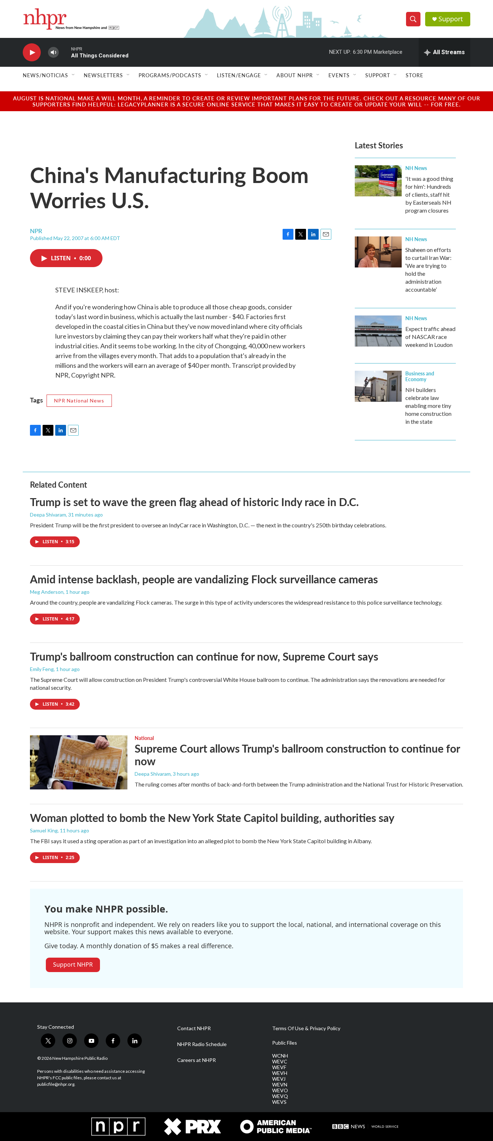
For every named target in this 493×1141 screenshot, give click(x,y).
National (144, 737)
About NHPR (294, 75)
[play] (32, 52)
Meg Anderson (47, 592)
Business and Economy (419, 376)
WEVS (279, 1102)
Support (451, 19)
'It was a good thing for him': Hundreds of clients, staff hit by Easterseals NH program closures (429, 194)
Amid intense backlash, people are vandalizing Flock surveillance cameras (204, 579)
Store (414, 75)
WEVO (280, 1090)
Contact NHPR (194, 1028)
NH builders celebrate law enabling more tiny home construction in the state (428, 405)
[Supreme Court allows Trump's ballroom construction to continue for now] (78, 762)
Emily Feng (42, 669)
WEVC (279, 1061)
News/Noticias (45, 75)
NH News (416, 167)
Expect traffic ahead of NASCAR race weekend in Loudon (430, 336)
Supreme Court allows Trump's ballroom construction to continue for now (297, 754)
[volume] (53, 52)
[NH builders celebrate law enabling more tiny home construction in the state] (378, 386)
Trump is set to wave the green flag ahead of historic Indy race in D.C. (194, 501)
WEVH (279, 1073)
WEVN (279, 1085)
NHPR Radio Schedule (202, 1044)
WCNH (280, 1056)
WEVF (279, 1067)
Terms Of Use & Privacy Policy (306, 1028)
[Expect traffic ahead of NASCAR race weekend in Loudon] (378, 331)
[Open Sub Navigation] (74, 75)
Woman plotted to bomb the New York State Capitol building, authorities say (212, 817)
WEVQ (280, 1096)
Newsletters (103, 75)
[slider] (65, 52)
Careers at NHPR (196, 1060)
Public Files (284, 1043)
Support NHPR (73, 964)
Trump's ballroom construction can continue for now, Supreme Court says (204, 656)
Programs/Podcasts (170, 75)
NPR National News (79, 400)
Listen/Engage (239, 75)
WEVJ (278, 1079)
